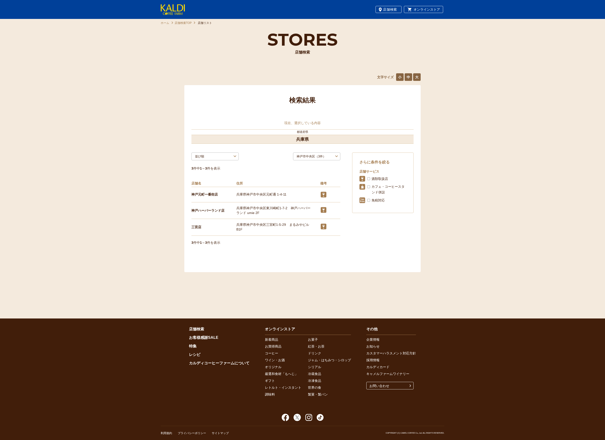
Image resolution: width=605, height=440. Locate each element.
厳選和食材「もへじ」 (281, 374)
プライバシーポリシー (192, 433)
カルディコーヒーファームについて (219, 363)
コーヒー (271, 353)
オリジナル (273, 367)
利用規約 (166, 433)
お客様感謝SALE (203, 337)
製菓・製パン (318, 394)
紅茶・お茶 (316, 346)
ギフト (270, 381)
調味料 (270, 394)
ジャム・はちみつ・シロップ (329, 360)
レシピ (194, 355)
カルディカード (377, 367)
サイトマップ (220, 433)
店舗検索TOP (183, 23)
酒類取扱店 (380, 179)
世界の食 (314, 387)
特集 (193, 346)
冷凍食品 (314, 381)
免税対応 (378, 200)
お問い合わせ (379, 386)
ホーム (165, 23)
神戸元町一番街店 (204, 194)
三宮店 (196, 227)
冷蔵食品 (314, 374)
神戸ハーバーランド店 (208, 210)
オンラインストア (427, 9)
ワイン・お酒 (275, 360)
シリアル (314, 367)
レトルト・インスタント (283, 387)
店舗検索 (390, 9)
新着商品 (271, 339)
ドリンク (314, 353)
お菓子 (313, 339)
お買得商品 (273, 346)
